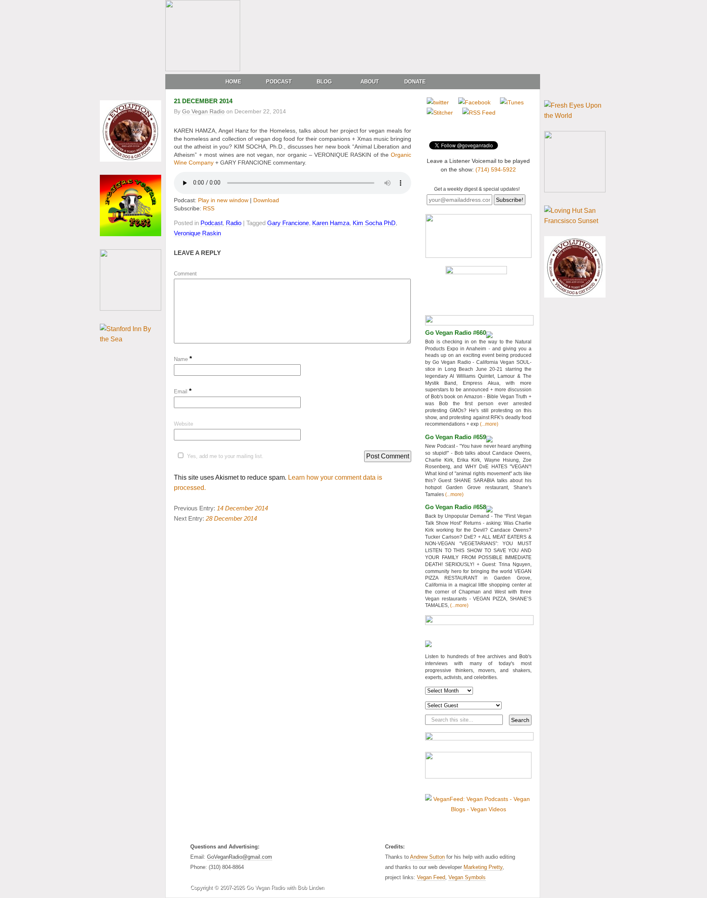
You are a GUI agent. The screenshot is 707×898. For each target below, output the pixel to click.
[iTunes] (512, 102)
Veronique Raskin (197, 233)
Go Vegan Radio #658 (455, 506)
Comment (185, 274)
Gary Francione (288, 222)
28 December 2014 (231, 518)
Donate (415, 82)
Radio (233, 222)
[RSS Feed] (478, 112)
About (369, 82)
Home (233, 82)
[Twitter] (438, 102)
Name (183, 359)
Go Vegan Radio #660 (455, 332)
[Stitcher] (440, 112)
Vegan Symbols (467, 877)
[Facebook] (474, 102)
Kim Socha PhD (374, 222)
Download (266, 200)
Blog (324, 82)
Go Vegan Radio (203, 111)
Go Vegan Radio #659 (455, 436)
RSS (208, 208)
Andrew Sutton (427, 857)
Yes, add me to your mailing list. (225, 456)
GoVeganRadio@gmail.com (239, 857)
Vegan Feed (431, 877)
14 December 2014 (242, 508)
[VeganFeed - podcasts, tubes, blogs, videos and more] (478, 809)
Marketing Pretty (483, 867)
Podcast (279, 82)
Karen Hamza (330, 222)
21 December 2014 (203, 100)
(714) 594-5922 (495, 169)
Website (183, 424)
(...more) (488, 424)
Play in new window (223, 200)
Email (182, 391)
